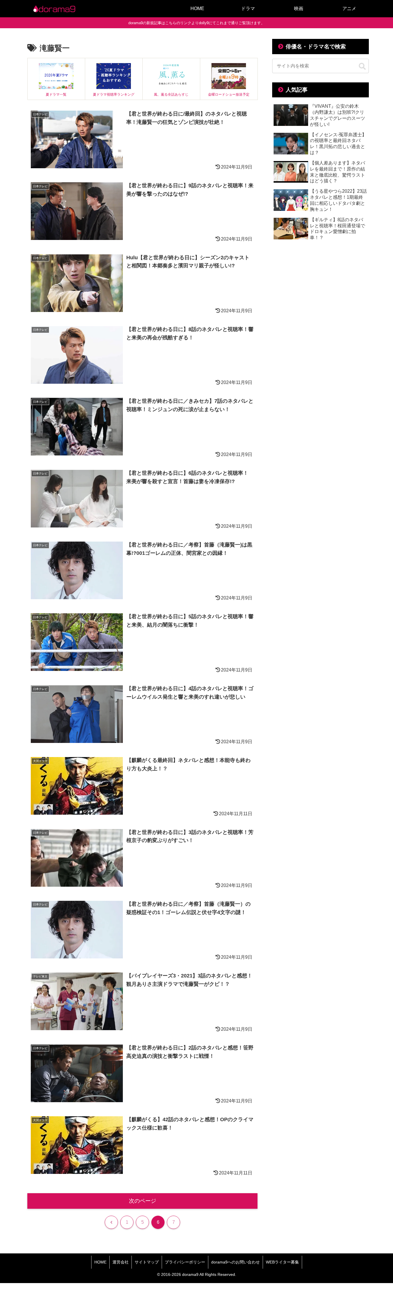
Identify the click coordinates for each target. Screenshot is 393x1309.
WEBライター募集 (282, 1262)
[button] (362, 67)
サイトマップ (147, 1262)
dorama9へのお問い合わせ (235, 1262)
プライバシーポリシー (185, 1262)
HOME (100, 1262)
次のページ (142, 1201)
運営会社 (120, 1262)
